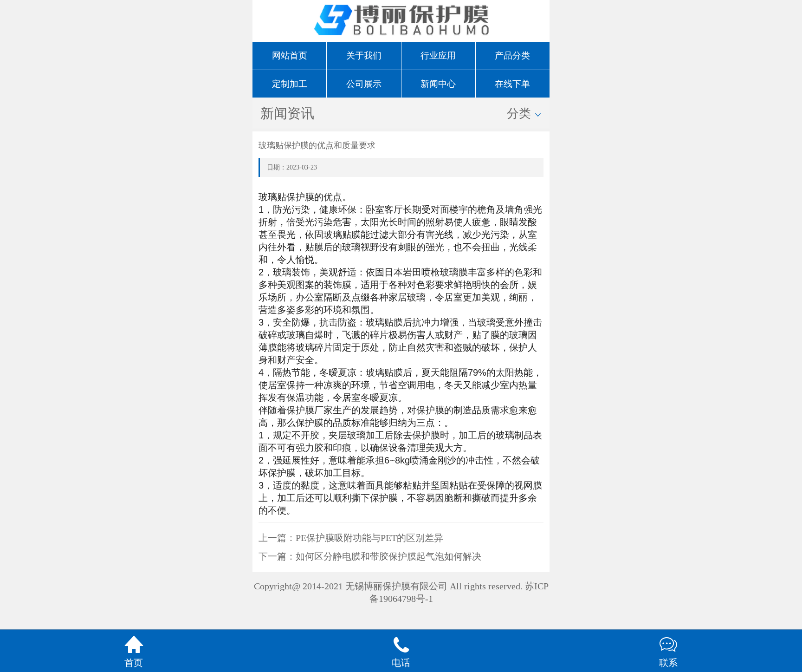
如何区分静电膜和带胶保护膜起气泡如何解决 (388, 556)
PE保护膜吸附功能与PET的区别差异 (369, 538)
